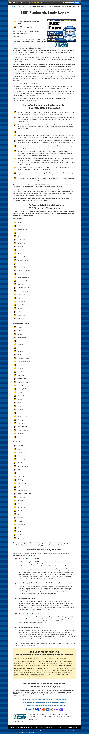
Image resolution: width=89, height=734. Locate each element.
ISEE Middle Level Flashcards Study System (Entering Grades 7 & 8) (44, 702)
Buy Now (77, 2)
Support (13, 6)
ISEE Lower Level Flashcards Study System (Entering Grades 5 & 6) (44, 699)
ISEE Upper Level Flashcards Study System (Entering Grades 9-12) (44, 705)
